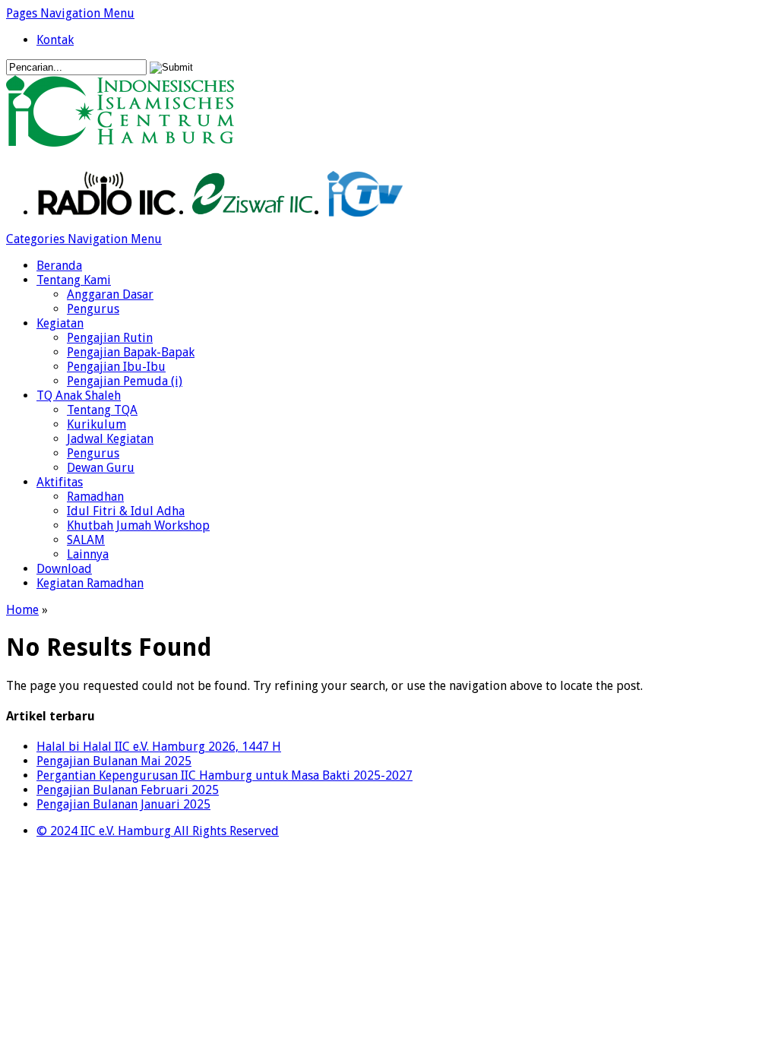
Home (22, 610)
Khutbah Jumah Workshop (138, 525)
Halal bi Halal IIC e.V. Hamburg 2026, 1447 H (158, 746)
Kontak (55, 40)
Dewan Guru (100, 467)
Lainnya (88, 554)
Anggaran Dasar (110, 294)
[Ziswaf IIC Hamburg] (252, 212)
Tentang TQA (102, 410)
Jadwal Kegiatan (110, 439)
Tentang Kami (73, 280)
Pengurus (93, 309)
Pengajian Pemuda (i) (124, 381)
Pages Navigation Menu (70, 13)
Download (64, 569)
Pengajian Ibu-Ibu (116, 366)
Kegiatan (60, 323)
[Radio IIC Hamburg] (106, 212)
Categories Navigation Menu (84, 239)
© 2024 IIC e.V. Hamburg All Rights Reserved (157, 831)
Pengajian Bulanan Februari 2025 (127, 790)
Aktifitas (59, 482)
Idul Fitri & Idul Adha (126, 511)
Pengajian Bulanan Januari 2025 (123, 804)
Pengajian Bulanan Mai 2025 (113, 761)
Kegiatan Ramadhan (90, 583)
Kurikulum (96, 424)
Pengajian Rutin (110, 338)
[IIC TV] (365, 212)
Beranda (59, 265)
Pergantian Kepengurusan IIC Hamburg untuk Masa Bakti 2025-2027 (224, 775)
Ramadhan (95, 496)
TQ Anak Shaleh (78, 395)
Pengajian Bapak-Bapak (130, 352)
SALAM (86, 540)
